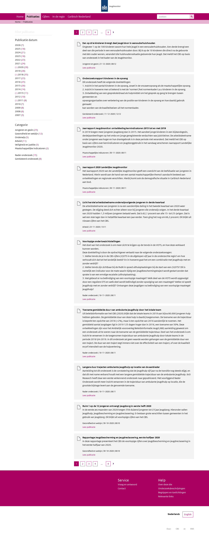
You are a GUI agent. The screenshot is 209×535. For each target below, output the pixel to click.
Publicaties (33, 16)
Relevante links (166, 496)
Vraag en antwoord (127, 484)
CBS (177, 528)
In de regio (58, 16)
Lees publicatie (88, 67)
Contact (122, 488)
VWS (192, 528)
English (188, 514)
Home (20, 16)
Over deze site (165, 484)
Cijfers (46, 16)
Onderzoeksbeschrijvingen (171, 488)
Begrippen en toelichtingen (172, 492)
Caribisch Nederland (79, 16)
